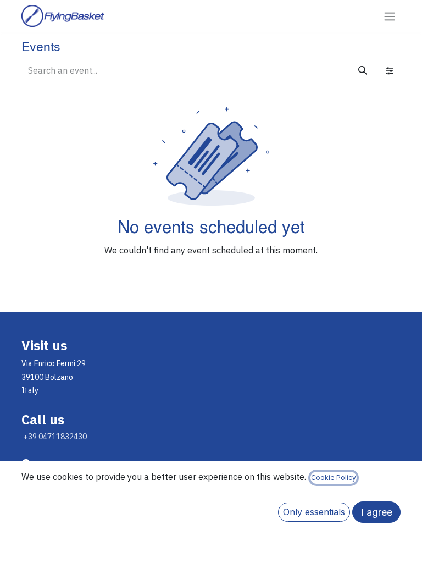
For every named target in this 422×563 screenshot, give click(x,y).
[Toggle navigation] (390, 15)
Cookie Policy (333, 477)
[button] (314, 512)
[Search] (362, 70)
